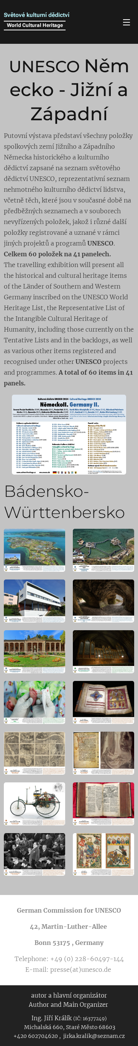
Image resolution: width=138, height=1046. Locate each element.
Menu (126, 22)
